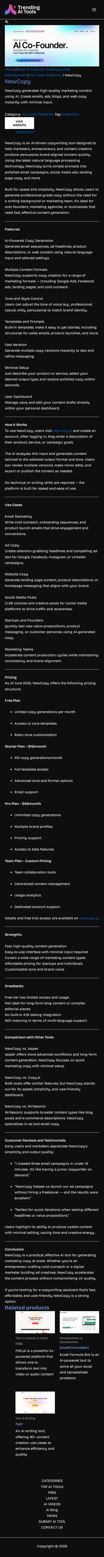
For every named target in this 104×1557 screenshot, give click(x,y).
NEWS (52, 1516)
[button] (7, 22)
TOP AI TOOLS (52, 1487)
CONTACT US (52, 1527)
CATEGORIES (52, 1480)
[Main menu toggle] (94, 10)
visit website (19, 123)
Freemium (70, 114)
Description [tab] (25, 132)
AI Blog (52, 1510)
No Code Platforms (46, 75)
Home (10, 69)
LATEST (52, 1498)
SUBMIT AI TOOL (52, 1521)
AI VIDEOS (52, 1504)
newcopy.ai (62, 431)
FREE (52, 1492)
